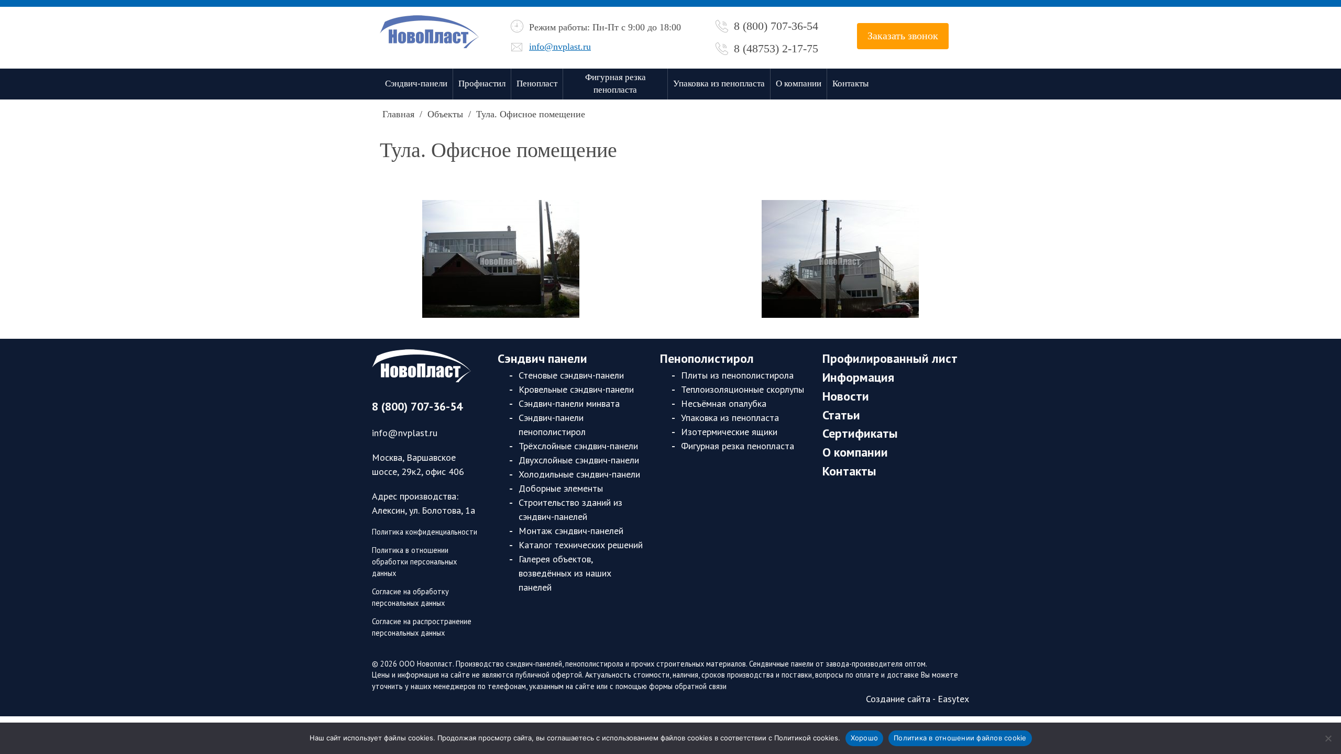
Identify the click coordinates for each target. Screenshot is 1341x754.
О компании (798, 83)
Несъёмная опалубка (723, 403)
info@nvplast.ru (560, 46)
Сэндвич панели (542, 358)
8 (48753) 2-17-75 (776, 48)
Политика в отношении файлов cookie (960, 738)
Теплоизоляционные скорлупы (742, 389)
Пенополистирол (707, 358)
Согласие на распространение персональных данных (421, 627)
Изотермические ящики (729, 432)
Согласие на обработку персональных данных (410, 597)
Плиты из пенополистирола (737, 375)
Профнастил (481, 83)
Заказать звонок (902, 35)
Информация (858, 377)
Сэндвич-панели (416, 83)
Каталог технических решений (581, 545)
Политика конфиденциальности (424, 532)
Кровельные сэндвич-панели (576, 389)
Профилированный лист (890, 358)
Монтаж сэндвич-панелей (571, 531)
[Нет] (1328, 738)
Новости (845, 396)
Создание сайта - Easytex (917, 699)
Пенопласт (536, 83)
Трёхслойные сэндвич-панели (578, 446)
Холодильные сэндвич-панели (579, 474)
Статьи (841, 415)
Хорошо (864, 738)
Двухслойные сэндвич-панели (579, 460)
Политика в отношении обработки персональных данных (414, 561)
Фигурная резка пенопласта (615, 83)
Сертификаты (860, 433)
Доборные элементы (561, 488)
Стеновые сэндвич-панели (571, 375)
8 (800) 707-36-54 (776, 25)
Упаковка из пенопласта (719, 83)
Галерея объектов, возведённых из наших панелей (565, 573)
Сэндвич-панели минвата (569, 403)
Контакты (850, 83)
